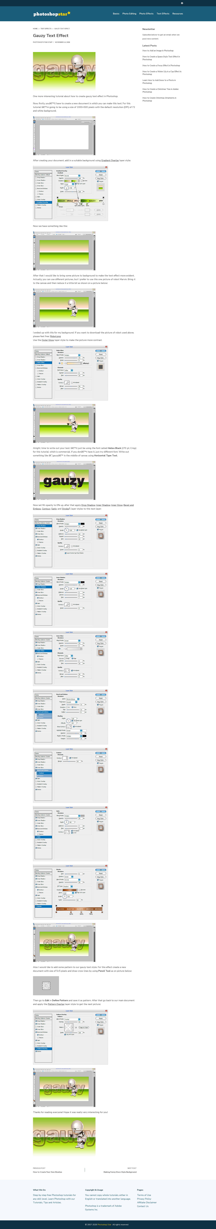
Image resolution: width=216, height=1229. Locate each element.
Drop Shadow (88, 505)
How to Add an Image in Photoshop (158, 50)
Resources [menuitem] (177, 13)
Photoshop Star (104, 1224)
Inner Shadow (103, 505)
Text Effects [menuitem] (163, 13)
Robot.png (55, 336)
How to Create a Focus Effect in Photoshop (161, 65)
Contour (46, 508)
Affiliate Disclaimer (147, 1202)
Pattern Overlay (56, 1004)
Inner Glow (116, 505)
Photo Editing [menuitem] (129, 13)
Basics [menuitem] (116, 13)
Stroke (65, 508)
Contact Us (142, 1206)
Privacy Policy (144, 1198)
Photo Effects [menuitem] (146, 13)
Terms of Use (144, 1195)
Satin (54, 508)
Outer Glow (48, 340)
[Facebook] (182, 3)
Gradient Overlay (110, 160)
